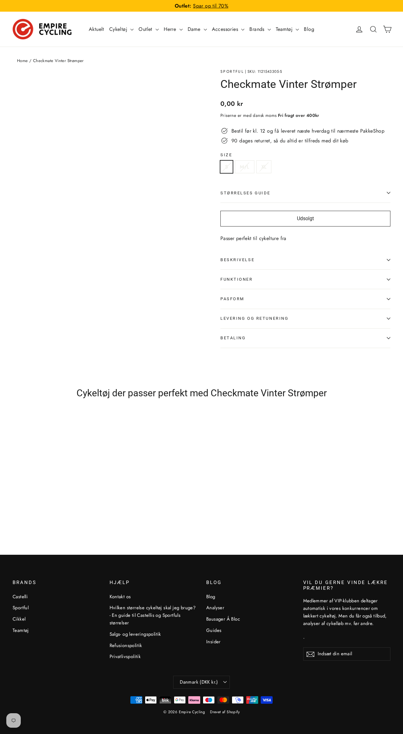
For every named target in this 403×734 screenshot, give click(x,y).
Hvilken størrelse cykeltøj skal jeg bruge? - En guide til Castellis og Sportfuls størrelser (153, 615)
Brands (257, 29)
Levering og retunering (254, 318)
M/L (244, 166)
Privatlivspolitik (125, 656)
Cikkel (19, 619)
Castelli (20, 596)
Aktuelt (96, 29)
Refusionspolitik (126, 645)
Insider (213, 641)
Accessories (226, 29)
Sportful (232, 71)
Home (22, 61)
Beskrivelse (237, 259)
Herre (171, 29)
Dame (195, 29)
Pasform (232, 298)
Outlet (146, 29)
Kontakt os (120, 596)
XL (264, 166)
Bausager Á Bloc (223, 619)
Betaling (233, 337)
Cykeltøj (119, 29)
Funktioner (236, 279)
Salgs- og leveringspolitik (135, 634)
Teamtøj (285, 29)
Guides (213, 630)
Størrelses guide (245, 193)
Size (226, 154)
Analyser (215, 607)
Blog (309, 29)
